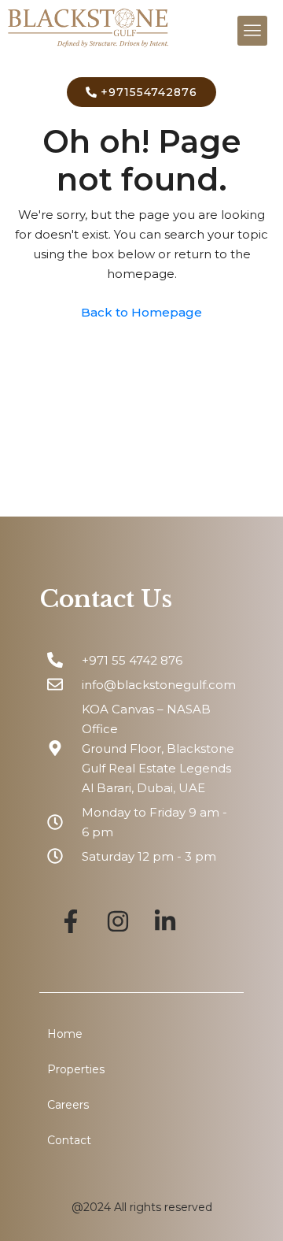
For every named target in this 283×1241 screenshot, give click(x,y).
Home (65, 1034)
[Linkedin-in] (165, 921)
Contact (69, 1140)
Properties (76, 1069)
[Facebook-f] (70, 921)
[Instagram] (118, 921)
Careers (68, 1105)
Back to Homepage (141, 312)
